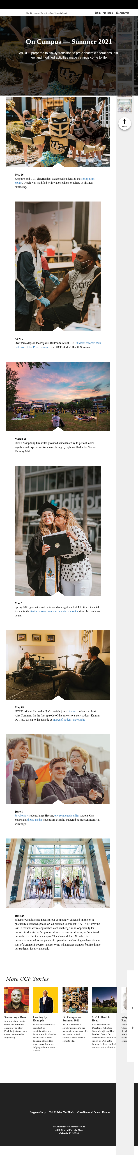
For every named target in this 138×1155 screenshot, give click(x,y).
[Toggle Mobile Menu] (130, 4)
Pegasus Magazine (69, 1097)
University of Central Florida (70, 1126)
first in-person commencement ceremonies (54, 611)
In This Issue (105, 13)
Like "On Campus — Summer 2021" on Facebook (62, 70)
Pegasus (15, 12)
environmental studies (66, 815)
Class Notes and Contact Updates (93, 1112)
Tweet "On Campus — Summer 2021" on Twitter (75, 70)
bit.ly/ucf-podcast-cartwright (69, 719)
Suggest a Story (38, 1112)
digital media (34, 819)
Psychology (21, 815)
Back (132, 1007)
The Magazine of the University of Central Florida (47, 13)
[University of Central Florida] (31, 4)
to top (124, 126)
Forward (133, 1027)
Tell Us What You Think (61, 1112)
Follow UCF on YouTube (77, 1076)
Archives (124, 13)
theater (73, 711)
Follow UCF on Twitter (69, 1076)
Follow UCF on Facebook (61, 1076)
